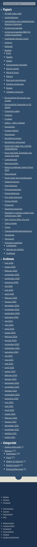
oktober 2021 (11, 433)
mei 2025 (9, 290)
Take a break (11, 223)
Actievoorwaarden (13, 28)
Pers (4, 517)
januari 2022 (10, 421)
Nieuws (8, 450)
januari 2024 (11, 340)
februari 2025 (11, 297)
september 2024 (12, 313)
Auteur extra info (13, 446)
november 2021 (12, 429)
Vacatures (9, 234)
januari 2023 (10, 379)
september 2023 (12, 348)
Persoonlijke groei (14, 469)
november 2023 (12, 344)
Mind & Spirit (12, 72)
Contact (8, 115)
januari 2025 (10, 301)
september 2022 (12, 394)
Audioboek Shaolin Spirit (16, 38)
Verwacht (9, 238)
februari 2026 (11, 270)
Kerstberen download (15, 142)
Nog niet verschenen (16, 80)
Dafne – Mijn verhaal (15, 122)
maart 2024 (10, 332)
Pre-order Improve (13, 197)
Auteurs (8, 42)
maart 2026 (10, 266)
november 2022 (12, 386)
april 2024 (9, 328)
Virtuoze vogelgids (13, 242)
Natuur (9, 76)
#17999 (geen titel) (13, 13)
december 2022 (12, 383)
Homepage (10, 134)
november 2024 (12, 309)
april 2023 (9, 367)
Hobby (9, 60)
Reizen (9, 88)
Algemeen (11, 453)
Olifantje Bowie (12, 181)
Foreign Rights (11, 130)
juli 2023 (9, 355)
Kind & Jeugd (12, 68)
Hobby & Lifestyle (14, 461)
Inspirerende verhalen (16, 64)
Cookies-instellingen (11, 537)
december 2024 (12, 305)
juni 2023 (9, 359)
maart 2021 (10, 437)
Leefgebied (11, 245)
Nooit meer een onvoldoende (18, 177)
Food (8, 53)
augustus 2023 (11, 352)
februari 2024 (11, 336)
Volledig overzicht (14, 91)
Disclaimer (10, 126)
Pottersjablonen (12, 193)
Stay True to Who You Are (17, 219)
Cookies (8, 119)
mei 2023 (9, 363)
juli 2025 (9, 286)
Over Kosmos (11, 185)
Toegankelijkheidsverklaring (18, 231)
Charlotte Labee (12, 111)
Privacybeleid (11, 201)
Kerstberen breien (13, 138)
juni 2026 (9, 263)
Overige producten (15, 84)
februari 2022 (11, 417)
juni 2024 (9, 324)
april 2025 (9, 294)
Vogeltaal (10, 253)
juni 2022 (9, 402)
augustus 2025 (11, 282)
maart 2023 (10, 371)
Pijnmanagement (13, 189)
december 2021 (12, 425)
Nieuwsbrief (10, 174)
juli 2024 (9, 321)
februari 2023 (11, 375)
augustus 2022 (11, 398)
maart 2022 (10, 414)
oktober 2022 (11, 390)
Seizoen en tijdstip (15, 249)
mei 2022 (9, 406)
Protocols (9, 205)
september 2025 (12, 278)
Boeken (8, 50)
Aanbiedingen (11, 17)
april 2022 (9, 410)
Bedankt (9, 46)
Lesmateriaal (11, 159)
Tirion (7, 227)
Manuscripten (11, 163)
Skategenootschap (13, 208)
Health (9, 57)
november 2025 (12, 274)
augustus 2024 (11, 317)
